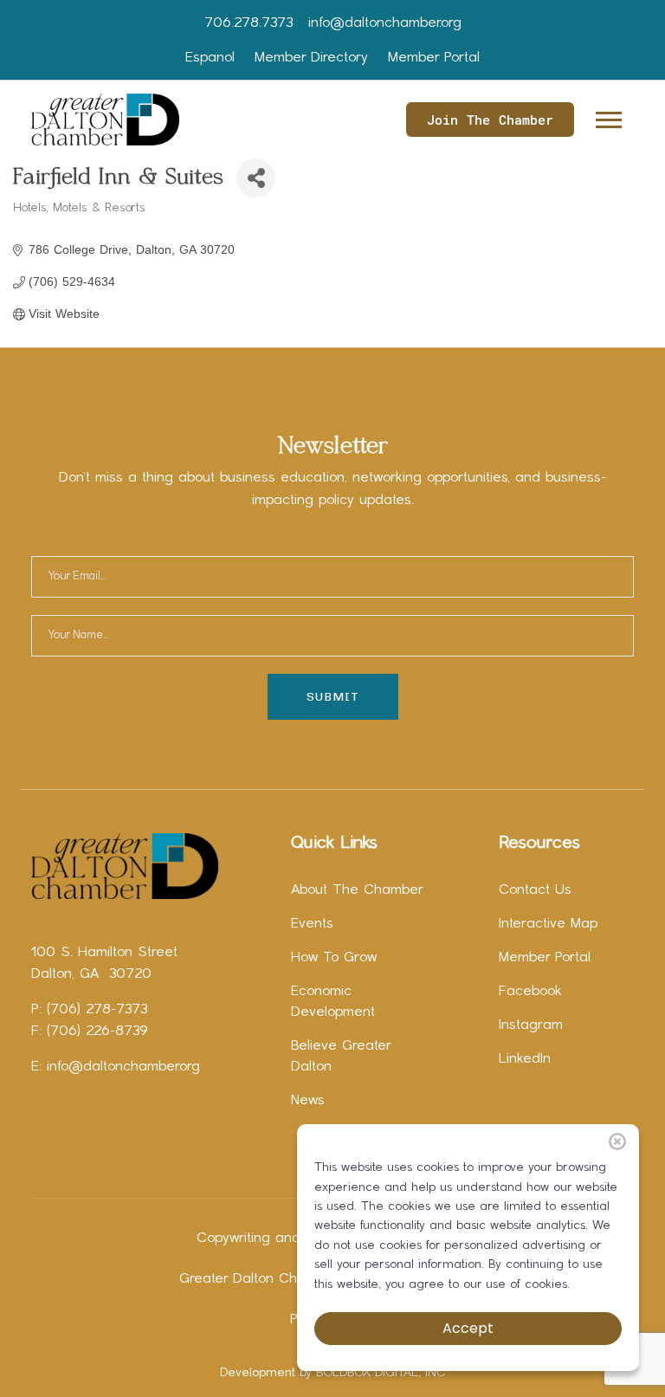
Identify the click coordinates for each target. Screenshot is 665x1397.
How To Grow (334, 958)
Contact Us (535, 890)
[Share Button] (255, 177)
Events (312, 924)
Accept (468, 1328)
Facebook (530, 992)
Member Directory (311, 58)
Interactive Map (548, 924)
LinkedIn (525, 1059)
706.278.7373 (248, 23)
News (308, 1101)
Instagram (531, 1025)
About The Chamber (357, 890)
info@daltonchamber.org (385, 23)
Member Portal (434, 58)
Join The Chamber (490, 119)
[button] (607, 116)
